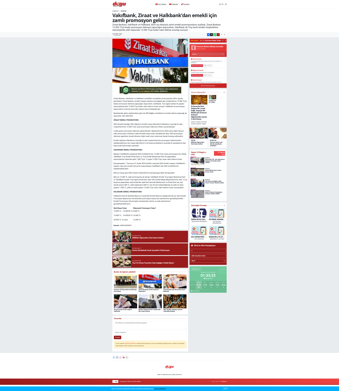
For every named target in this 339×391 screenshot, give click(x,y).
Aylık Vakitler (195, 291)
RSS (116, 381)
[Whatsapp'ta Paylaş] (214, 34)
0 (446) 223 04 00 (198, 65)
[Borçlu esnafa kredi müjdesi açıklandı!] (125, 301)
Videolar (174, 4)
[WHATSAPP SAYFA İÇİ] (150, 90)
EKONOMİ (123, 11)
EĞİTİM (193, 140)
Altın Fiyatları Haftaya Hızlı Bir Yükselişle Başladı (172, 310)
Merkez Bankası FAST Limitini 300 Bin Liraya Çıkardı (149, 310)
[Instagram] (120, 357)
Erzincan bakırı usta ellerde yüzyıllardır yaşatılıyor (216, 143)
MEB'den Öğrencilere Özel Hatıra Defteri (197, 143)
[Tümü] (224, 205)
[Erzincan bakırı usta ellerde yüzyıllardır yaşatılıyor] (217, 133)
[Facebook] (113, 357)
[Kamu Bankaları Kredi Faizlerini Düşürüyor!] (150, 281)
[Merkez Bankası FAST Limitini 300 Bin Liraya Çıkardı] (150, 301)
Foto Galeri (161, 4)
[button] (222, 40)
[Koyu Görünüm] (220, 4)
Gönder (117, 337)
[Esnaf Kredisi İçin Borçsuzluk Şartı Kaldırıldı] (175, 281)
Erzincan (213, 140)
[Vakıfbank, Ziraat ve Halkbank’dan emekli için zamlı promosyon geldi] (150, 61)
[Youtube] (123, 357)
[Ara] (222, 4)
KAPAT (225, 388)
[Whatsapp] (126, 357)
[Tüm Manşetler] (224, 92)
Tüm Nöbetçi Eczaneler (209, 85)
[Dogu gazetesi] (119, 4)
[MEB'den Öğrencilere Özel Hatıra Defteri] (199, 133)
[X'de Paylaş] (211, 34)
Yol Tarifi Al (208, 65)
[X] (117, 357)
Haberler (115, 11)
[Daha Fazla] (218, 34)
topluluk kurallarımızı (131, 343)
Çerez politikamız (160, 389)
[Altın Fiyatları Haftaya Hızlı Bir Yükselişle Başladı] (175, 301)
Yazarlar (186, 4)
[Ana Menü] (226, 4)
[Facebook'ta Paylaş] (208, 34)
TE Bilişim (224, 381)
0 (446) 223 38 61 (198, 75)
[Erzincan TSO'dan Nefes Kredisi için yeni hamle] (125, 281)
